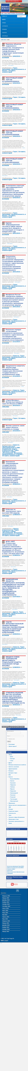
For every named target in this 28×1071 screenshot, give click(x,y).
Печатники (12, 795)
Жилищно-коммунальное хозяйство (17, 764)
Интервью (5, 36)
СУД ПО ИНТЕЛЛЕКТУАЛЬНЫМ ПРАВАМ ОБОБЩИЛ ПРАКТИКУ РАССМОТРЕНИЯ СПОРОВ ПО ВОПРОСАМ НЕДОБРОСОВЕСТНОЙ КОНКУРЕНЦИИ (13, 627)
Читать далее (11, 65)
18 (13, 849)
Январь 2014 (5, 923)
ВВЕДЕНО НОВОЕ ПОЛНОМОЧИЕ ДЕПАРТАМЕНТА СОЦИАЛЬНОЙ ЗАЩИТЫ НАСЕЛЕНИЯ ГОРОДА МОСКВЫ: (11, 661)
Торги (15, 68)
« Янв (11, 851)
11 (13, 847)
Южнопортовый (14, 801)
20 (18, 849)
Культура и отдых (13, 772)
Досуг (11, 756)
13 (18, 847)
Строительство (7, 450)
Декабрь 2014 (6, 900)
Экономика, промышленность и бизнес (12, 453)
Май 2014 (4, 914)
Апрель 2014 (5, 916)
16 (8, 849)
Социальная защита (9, 449)
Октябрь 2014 (6, 904)
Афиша (4, 23)
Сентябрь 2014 (6, 906)
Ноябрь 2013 (5, 927)
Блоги (3, 20)
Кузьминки (13, 782)
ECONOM (5, 57)
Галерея (4, 32)
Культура (12, 758)
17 (11, 849)
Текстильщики (13, 799)
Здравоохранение (13, 768)
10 (11, 847)
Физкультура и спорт (14, 819)
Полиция (11, 809)
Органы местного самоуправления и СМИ (11, 446)
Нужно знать (10, 870)
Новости (4, 17)
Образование (12, 803)
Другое (15, 612)
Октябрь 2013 (6, 929)
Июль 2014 (5, 910)
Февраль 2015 (6, 895)
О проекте (5, 26)
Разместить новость (12, 1)
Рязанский (12, 797)
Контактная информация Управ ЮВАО (15, 866)
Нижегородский (14, 793)
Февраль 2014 (6, 921)
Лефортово (13, 784)
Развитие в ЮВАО (11, 869)
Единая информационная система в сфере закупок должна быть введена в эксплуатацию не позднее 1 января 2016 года (13, 227)
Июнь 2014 (5, 912)
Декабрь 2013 (6, 925)
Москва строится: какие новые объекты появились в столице (13, 427)
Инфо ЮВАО (3, 39)
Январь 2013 (5, 931)
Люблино (12, 787)
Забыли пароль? (13, 746)
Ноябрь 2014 (5, 902)
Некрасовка (13, 791)
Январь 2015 (5, 898)
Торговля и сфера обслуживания (9, 452)
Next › (18, 726)
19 (16, 849)
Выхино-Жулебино (14, 778)
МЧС (10, 774)
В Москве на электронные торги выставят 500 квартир (11, 511)
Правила (4, 29)
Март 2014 (5, 918)
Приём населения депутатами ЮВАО (15, 867)
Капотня (12, 780)
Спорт (11, 760)
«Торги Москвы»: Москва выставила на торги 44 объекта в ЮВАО (12, 402)
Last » (22, 726)
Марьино (12, 789)
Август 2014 (5, 908)
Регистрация (12, 744)
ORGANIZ (5, 407)
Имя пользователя (10, 731)
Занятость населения (14, 766)
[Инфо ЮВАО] (5, 7)
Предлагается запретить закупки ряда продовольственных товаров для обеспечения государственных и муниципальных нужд (13, 370)
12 (16, 847)
